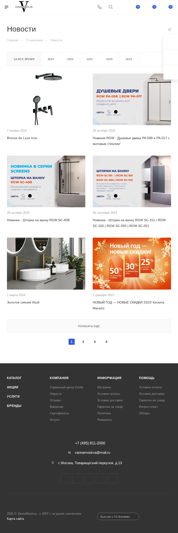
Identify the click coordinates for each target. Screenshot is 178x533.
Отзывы (55, 400)
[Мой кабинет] (122, 7)
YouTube (89, 478)
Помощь (147, 378)
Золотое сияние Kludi (23, 302)
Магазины (104, 387)
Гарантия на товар (110, 407)
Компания (59, 378)
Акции (12, 387)
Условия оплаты (108, 394)
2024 (51, 59)
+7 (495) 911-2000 (90, 443)
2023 (70, 59)
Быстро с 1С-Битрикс (115, 516)
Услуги (13, 396)
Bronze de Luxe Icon (22, 138)
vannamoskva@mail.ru (92, 452)
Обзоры (144, 413)
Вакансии (56, 407)
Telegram (77, 478)
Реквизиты (104, 419)
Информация (109, 378)
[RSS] (169, 29)
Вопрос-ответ (148, 407)
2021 (90, 59)
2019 (129, 59)
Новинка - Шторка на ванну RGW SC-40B (38, 220)
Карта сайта (15, 518)
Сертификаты (59, 413)
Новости (55, 394)
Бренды (14, 406)
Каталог (14, 378)
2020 (109, 59)
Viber (113, 478)
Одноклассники (101, 478)
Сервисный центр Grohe (66, 387)
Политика (104, 413)
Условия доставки (110, 400)
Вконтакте (65, 478)
